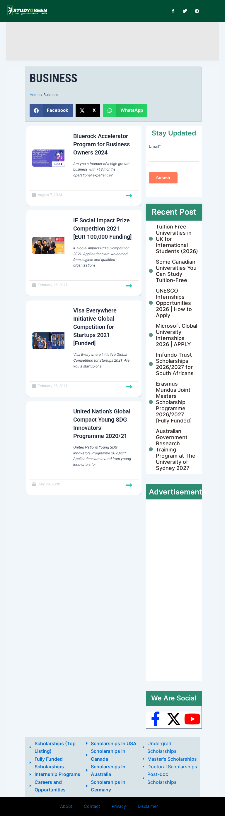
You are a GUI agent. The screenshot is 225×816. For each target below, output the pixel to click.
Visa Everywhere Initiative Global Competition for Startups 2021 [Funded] (95, 327)
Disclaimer (148, 806)
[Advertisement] (115, 40)
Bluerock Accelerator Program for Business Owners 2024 (101, 144)
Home (35, 94)
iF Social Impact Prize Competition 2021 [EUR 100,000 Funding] (102, 228)
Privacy (119, 806)
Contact (92, 806)
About (66, 806)
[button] (51, 110)
